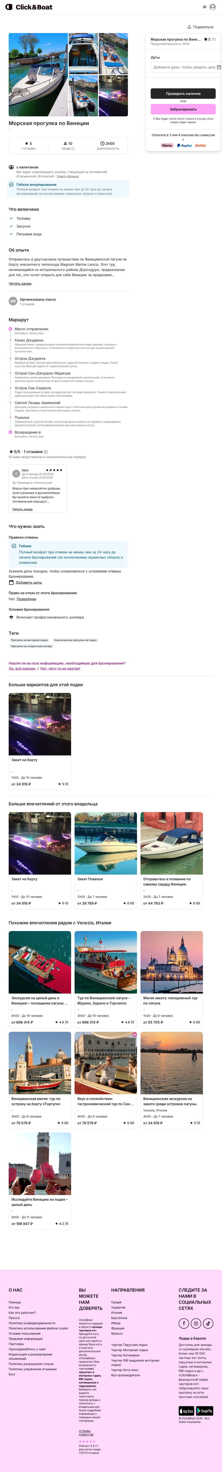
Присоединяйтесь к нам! (27, 1349)
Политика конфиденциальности (32, 1323)
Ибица (116, 1323)
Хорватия (118, 1307)
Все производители (125, 1375)
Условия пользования (25, 1333)
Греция (116, 1302)
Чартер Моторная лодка (129, 1350)
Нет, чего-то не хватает (60, 668)
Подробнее (26, 599)
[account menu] (213, 7)
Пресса (14, 1318)
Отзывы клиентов (86, 1432)
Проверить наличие (183, 93)
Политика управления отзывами (33, 1369)
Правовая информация (26, 1338)
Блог (12, 1374)
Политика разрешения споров (31, 1364)
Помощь (15, 1302)
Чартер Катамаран (125, 1355)
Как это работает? (22, 1312)
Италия (116, 1312)
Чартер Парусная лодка (129, 1345)
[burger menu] (204, 7)
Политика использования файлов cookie (38, 1328)
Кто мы (14, 1307)
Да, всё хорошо (22, 668)
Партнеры (16, 1344)
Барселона (119, 1318)
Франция (117, 1328)
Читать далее (20, 283)
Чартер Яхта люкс (125, 1370)
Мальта (116, 1333)
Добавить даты (29, 582)
